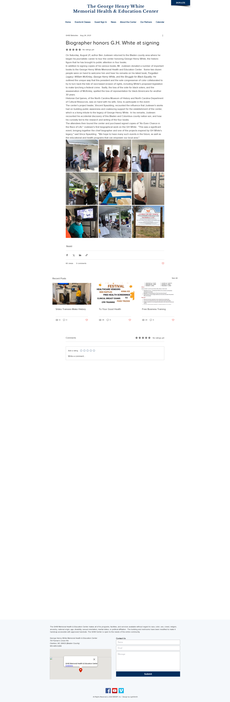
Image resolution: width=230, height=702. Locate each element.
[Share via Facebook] (67, 255)
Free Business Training (154, 309)
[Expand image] (82, 156)
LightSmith (134, 697)
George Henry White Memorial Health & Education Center (73, 638)
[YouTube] (114, 690)
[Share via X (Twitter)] (73, 255)
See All (175, 278)
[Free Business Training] (158, 294)
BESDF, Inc (117, 697)
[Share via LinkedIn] (80, 255)
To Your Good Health (110, 309)
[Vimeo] (121, 690)
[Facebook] (108, 690)
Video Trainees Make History (71, 309)
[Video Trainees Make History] (71, 294)
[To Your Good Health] (115, 294)
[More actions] (162, 35)
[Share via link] (86, 255)
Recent (69, 246)
